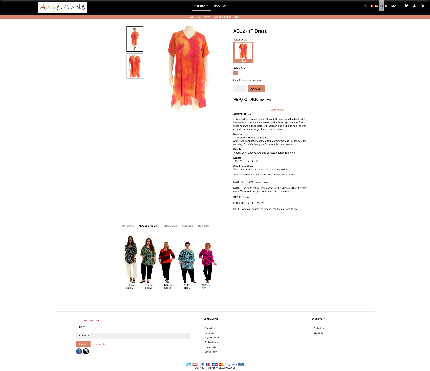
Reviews (203, 225)
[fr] (386, 5)
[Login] (414, 5)
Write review (277, 109)
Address (187, 225)
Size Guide (170, 225)
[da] (372, 5)
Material (128, 225)
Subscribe (83, 343)
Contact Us (210, 328)
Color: (240, 39)
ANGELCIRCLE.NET (225, 367)
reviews (257, 109)
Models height (149, 225)
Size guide (209, 332)
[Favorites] (406, 5)
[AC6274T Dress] (189, 68)
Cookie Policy (211, 351)
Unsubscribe (100, 343)
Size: (239, 68)
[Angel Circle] (62, 7)
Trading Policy (211, 342)
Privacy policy (211, 346)
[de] (376, 5)
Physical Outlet (212, 337)
